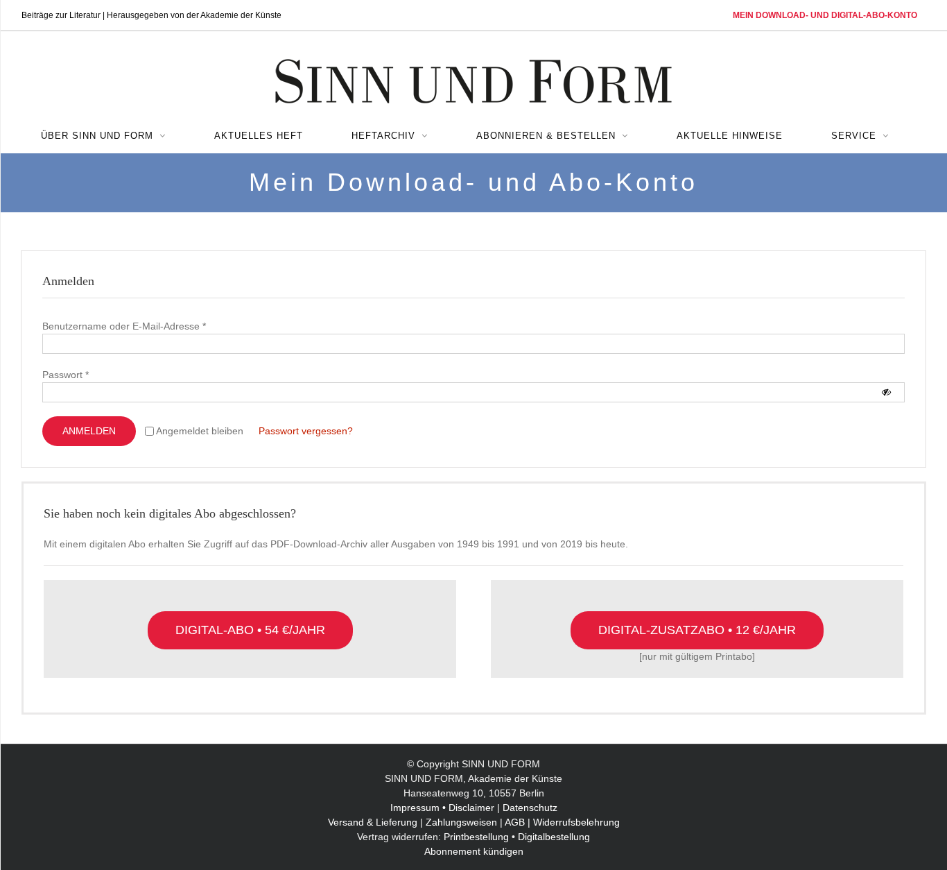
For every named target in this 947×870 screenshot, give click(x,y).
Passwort (65, 374)
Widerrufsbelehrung (576, 822)
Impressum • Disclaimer (442, 807)
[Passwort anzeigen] (886, 392)
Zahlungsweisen (461, 822)
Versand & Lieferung (372, 822)
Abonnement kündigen (473, 851)
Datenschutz (530, 807)
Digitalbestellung (554, 836)
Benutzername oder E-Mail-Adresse (124, 326)
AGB (515, 822)
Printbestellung (476, 836)
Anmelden (89, 430)
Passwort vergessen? (306, 430)
